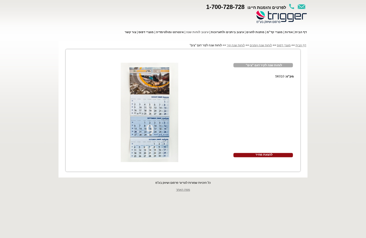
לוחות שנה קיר (236, 45)
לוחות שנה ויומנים (261, 45)
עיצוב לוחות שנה (197, 32)
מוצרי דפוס (284, 45)
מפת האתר (183, 189)
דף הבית (301, 45)
